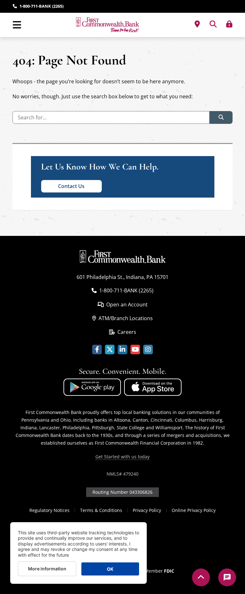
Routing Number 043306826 (122, 492)
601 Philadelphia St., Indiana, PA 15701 (122, 277)
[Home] (107, 25)
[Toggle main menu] (16, 25)
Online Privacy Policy (194, 510)
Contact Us (71, 186)
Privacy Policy (147, 510)
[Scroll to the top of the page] (201, 577)
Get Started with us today (122, 457)
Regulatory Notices (49, 510)
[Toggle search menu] (213, 23)
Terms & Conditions (101, 510)
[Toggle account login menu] (229, 23)
